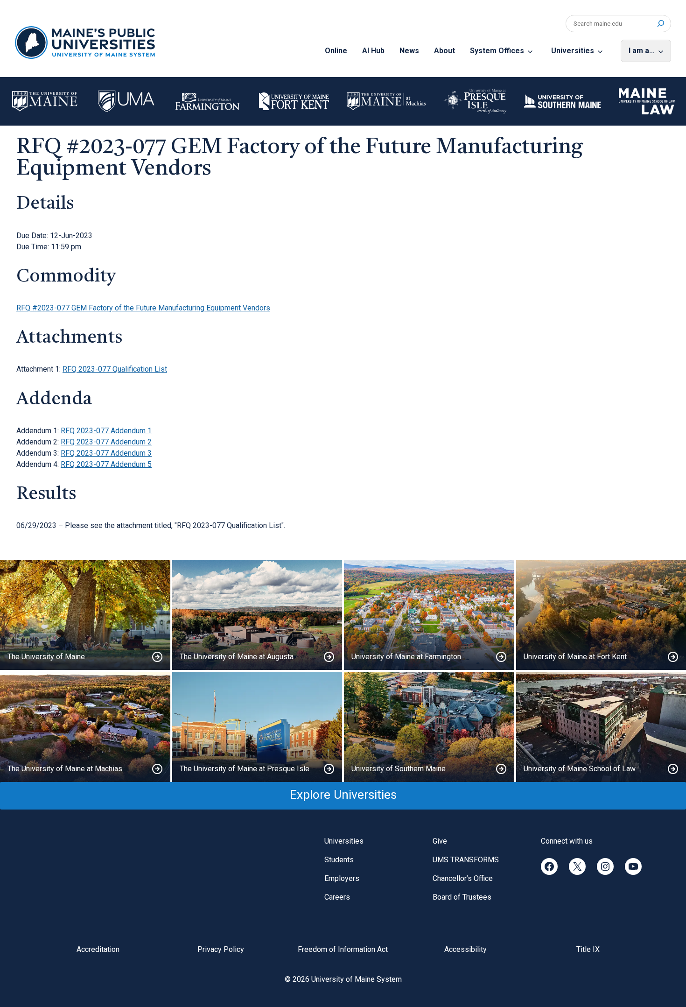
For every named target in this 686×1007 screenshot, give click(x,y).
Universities (572, 50)
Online (336, 50)
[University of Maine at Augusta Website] (257, 615)
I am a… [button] (642, 50)
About (444, 50)
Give (440, 841)
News (409, 50)
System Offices (497, 50)
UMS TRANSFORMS (466, 859)
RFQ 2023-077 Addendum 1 (106, 430)
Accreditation (98, 949)
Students (339, 859)
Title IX (588, 949)
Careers (337, 897)
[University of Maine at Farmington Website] (429, 615)
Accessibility (465, 949)
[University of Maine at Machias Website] (85, 727)
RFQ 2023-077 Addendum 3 (106, 453)
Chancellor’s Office (463, 878)
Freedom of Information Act (343, 949)
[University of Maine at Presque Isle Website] (257, 727)
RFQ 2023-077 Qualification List (115, 369)
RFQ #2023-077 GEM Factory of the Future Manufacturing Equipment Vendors (143, 307)
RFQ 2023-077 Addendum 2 (106, 441)
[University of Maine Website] (85, 615)
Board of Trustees (462, 897)
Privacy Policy (220, 949)
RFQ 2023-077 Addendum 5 (106, 464)
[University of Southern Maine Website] (429, 727)
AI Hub (373, 50)
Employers (341, 878)
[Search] (660, 23)
